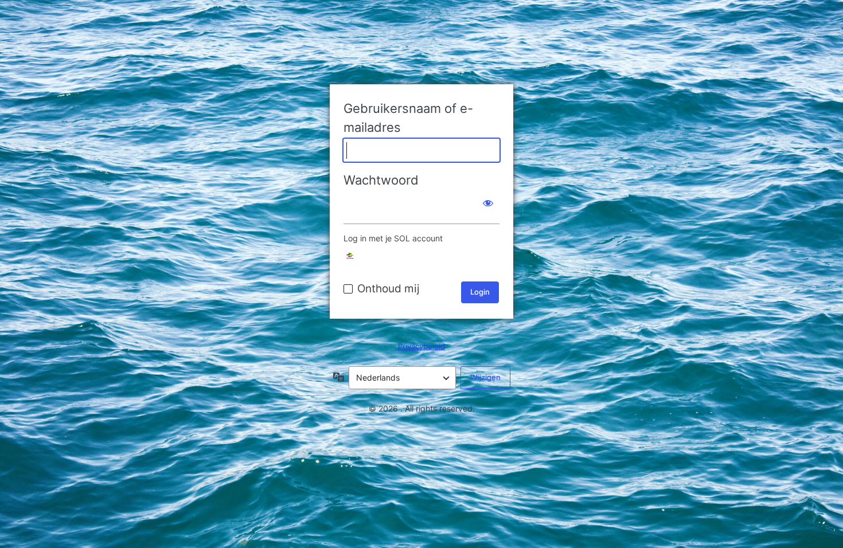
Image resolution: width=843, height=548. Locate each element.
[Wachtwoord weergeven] (488, 202)
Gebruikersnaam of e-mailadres (408, 118)
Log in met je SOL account (393, 238)
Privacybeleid (421, 346)
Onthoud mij (388, 288)
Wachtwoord (381, 180)
